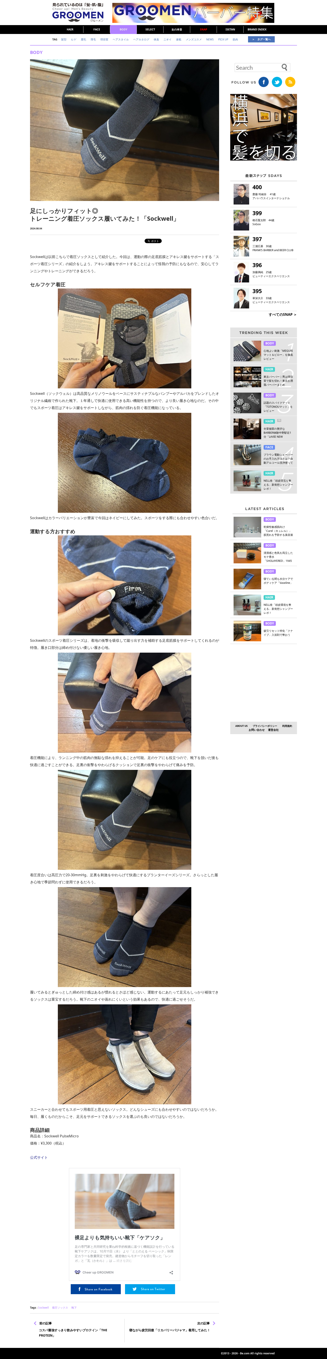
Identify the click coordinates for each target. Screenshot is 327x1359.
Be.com (245, 1353)
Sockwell (43, 1307)
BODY (123, 29)
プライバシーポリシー (265, 725)
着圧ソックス (60, 1307)
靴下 (74, 1307)
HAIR (70, 29)
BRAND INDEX (257, 29)
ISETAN (230, 29)
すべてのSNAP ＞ (283, 314)
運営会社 (273, 730)
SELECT (150, 29)
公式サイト (39, 1157)
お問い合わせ (257, 730)
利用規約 (287, 725)
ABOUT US (241, 725)
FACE (96, 29)
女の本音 (177, 29)
